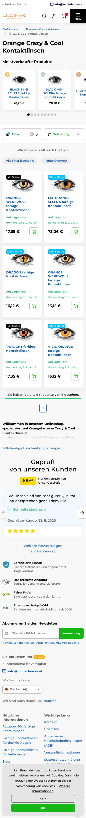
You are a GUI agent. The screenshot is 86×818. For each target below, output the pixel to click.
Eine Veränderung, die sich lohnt (37, 596)
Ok (43, 808)
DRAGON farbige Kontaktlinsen (20, 274)
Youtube (49, 701)
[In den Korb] (75, 232)
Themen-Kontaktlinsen (42, 29)
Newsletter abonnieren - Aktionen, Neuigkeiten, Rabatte (40, 642)
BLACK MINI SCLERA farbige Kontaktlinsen (19, 93)
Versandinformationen (62, 752)
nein (43, 799)
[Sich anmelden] (54, 16)
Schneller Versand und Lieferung (37, 583)
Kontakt (50, 722)
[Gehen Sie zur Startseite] (14, 16)
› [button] (32, 448)
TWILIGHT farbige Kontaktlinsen (20, 349)
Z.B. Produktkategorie (31, 38)
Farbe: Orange (54, 160)
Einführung (10, 29)
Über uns (51, 729)
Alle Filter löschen (19, 160)
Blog (6, 761)
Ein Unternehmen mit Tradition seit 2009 (43, 609)
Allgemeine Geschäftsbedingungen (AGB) (63, 740)
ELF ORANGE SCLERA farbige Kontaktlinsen (61, 202)
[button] (44, 16)
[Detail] (34, 232)
